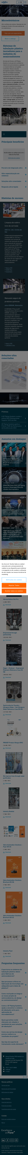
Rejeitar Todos (14, 585)
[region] (14, 577)
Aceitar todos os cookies (14, 591)
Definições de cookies (14, 580)
